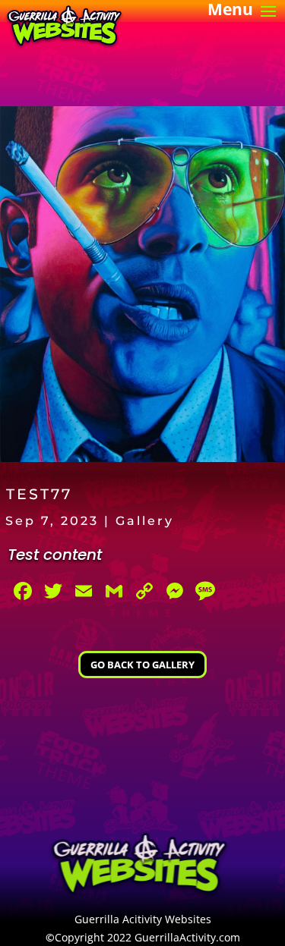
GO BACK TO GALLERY (142, 664)
